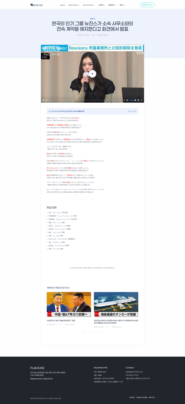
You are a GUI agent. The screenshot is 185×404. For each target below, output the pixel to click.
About (62, 5)
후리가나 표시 (132, 111)
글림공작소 (111, 5)
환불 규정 (152, 397)
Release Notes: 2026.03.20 (41, 379)
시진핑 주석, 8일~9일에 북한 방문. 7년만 (61, 320)
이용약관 (132, 397)
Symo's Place (88, 5)
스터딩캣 (100, 5)
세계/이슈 (92, 19)
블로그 (122, 5)
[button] (84, 332)
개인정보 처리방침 (141, 397)
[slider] (83, 100)
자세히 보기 (80, 111)
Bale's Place (73, 5)
